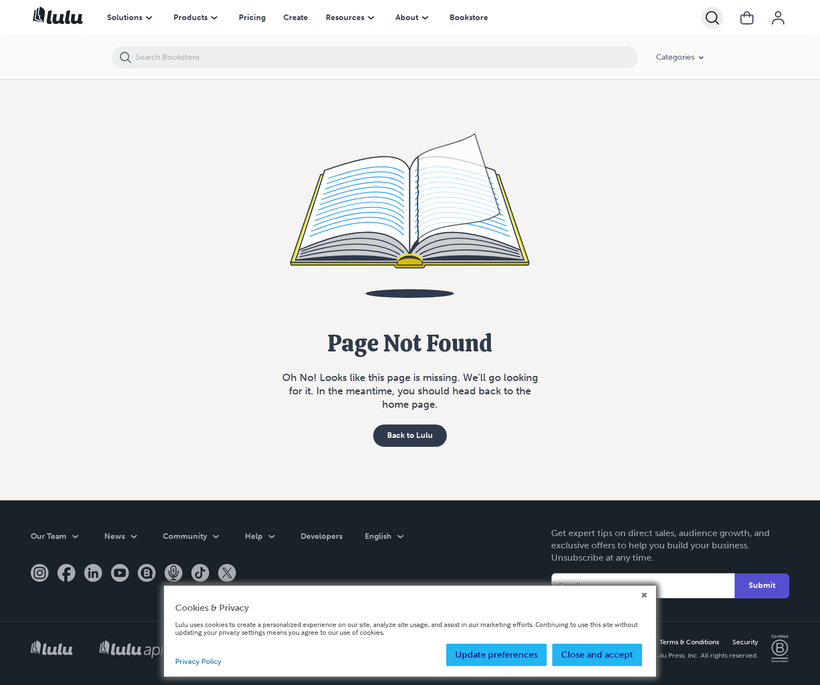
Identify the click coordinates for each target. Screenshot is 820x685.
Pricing (252, 17)
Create (295, 17)
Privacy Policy (198, 661)
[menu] (149, 18)
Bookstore (469, 17)
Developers (322, 536)
